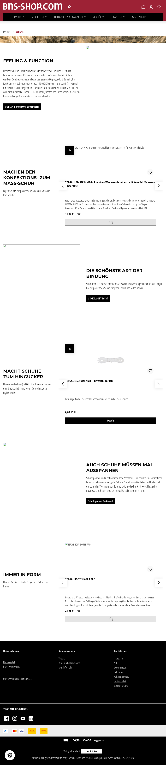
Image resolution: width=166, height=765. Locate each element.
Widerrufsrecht (120, 667)
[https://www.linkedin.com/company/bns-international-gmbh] (31, 718)
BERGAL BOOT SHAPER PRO (80, 579)
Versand (62, 658)
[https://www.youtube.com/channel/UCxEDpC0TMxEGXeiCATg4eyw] (23, 718)
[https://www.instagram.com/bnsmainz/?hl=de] (15, 718)
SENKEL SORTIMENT (98, 298)
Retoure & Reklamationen (69, 663)
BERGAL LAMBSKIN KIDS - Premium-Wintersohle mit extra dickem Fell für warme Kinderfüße (110, 184)
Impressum (118, 658)
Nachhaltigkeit (9, 662)
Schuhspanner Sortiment (100, 501)
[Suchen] (69, 6)
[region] (111, 185)
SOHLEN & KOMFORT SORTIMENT (22, 106)
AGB (115, 663)
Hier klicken (91, 751)
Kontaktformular (24, 679)
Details (110, 420)
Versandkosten (75, 758)
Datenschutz (119, 672)
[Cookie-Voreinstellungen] (10, 755)
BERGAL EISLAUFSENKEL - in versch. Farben (89, 381)
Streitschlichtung (121, 685)
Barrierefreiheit (120, 681)
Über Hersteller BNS (11, 667)
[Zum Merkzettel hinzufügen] (150, 172)
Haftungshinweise (121, 676)
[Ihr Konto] (151, 7)
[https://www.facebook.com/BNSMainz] (7, 718)
